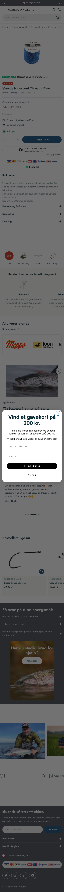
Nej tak (32, 475)
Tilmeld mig (32, 466)
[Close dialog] (58, 413)
